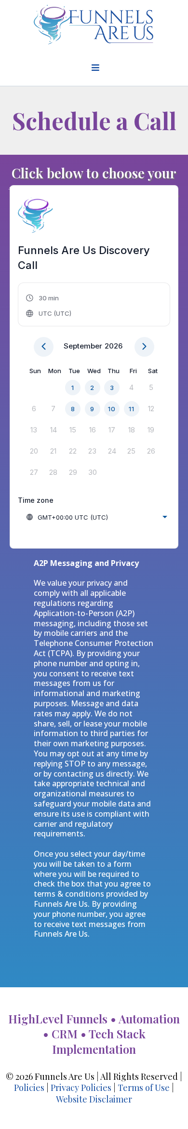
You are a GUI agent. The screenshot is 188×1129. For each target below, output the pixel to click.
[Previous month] (44, 347)
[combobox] (96, 517)
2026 (113, 345)
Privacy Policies (81, 1087)
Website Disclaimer (94, 1099)
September (83, 345)
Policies (29, 1087)
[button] (94, 67)
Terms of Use (144, 1087)
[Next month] (144, 347)
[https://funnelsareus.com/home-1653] (94, 25)
